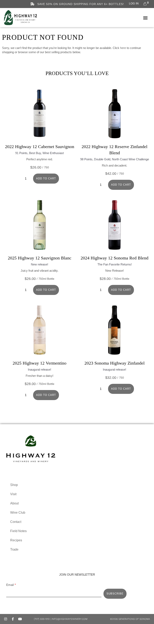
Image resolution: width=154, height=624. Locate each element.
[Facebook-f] (12, 619)
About (14, 503)
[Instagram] (5, 619)
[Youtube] (20, 619)
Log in (134, 3)
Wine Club (17, 512)
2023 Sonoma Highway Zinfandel (114, 363)
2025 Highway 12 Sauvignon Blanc (39, 257)
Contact (15, 521)
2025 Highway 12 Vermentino (39, 363)
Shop (14, 485)
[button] (145, 17)
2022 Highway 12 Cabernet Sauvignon (39, 146)
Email (10, 584)
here (123, 48)
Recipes (16, 540)
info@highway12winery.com (69, 619)
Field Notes (18, 531)
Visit (13, 494)
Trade (14, 549)
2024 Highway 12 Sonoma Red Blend (114, 257)
